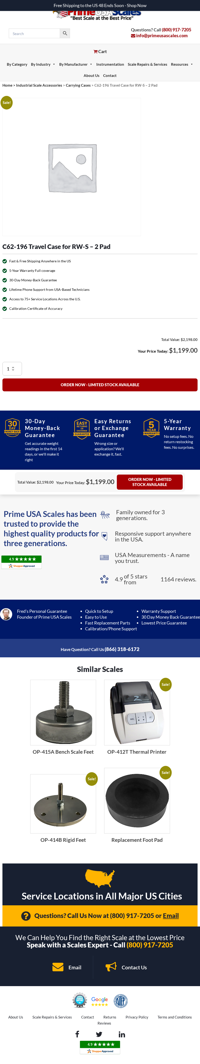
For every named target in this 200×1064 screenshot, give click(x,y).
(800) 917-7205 (176, 29)
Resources (179, 64)
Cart (102, 51)
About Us (92, 75)
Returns (109, 1017)
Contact (110, 75)
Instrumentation (110, 64)
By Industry (40, 64)
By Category (17, 64)
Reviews (104, 1023)
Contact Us (134, 967)
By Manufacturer (73, 64)
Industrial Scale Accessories (39, 85)
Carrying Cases (78, 85)
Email (171, 915)
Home (7, 85)
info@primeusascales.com (161, 35)
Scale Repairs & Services (147, 64)
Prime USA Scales (100, 12)
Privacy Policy (137, 1017)
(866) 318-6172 (122, 649)
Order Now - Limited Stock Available (100, 384)
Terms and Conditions (175, 1017)
